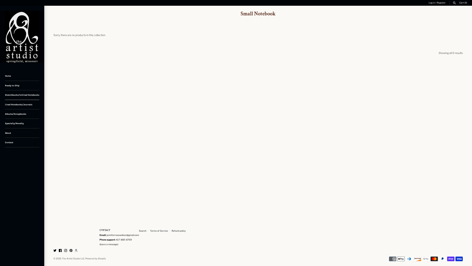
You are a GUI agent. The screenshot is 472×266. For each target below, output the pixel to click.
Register (441, 2)
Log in (432, 2)
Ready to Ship (12, 85)
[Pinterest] (71, 251)
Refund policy (179, 231)
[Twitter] (54, 251)
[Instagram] (65, 251)
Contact (9, 142)
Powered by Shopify (95, 258)
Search (142, 231)
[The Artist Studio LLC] (22, 37)
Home (8, 76)
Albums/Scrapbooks (15, 114)
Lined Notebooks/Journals (18, 104)
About (8, 133)
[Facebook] (60, 251)
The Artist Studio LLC (73, 258)
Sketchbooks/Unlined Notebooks (22, 95)
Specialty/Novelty (14, 123)
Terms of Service (159, 231)
